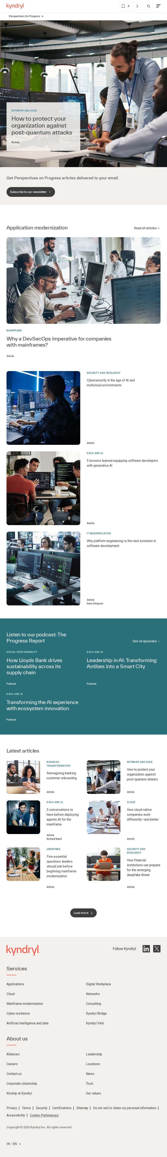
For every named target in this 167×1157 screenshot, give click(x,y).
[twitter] (156, 948)
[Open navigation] (158, 6)
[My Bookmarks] (137, 6)
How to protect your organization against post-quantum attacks (41, 125)
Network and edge (24, 110)
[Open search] (148, 6)
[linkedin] (146, 948)
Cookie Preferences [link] (44, 1115)
